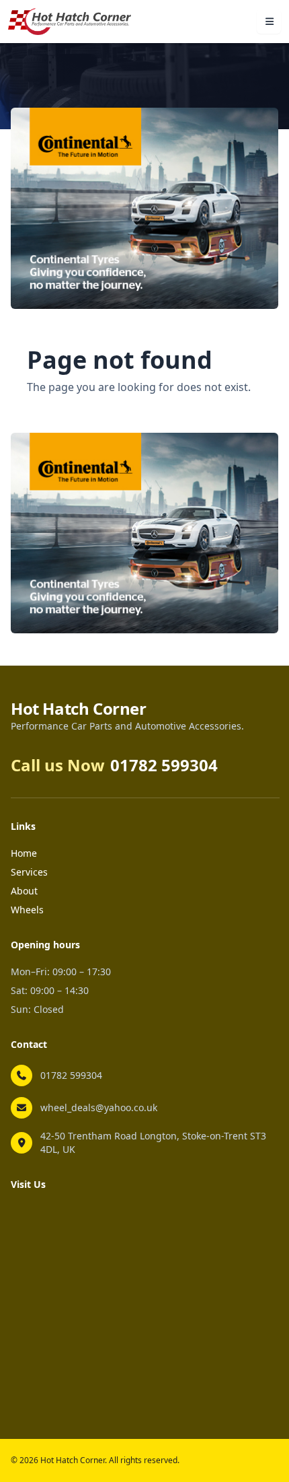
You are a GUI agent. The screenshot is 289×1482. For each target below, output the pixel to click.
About (24, 890)
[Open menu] (269, 21)
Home (24, 853)
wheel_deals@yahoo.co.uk (98, 1107)
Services (29, 872)
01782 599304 (71, 1075)
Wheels (27, 909)
